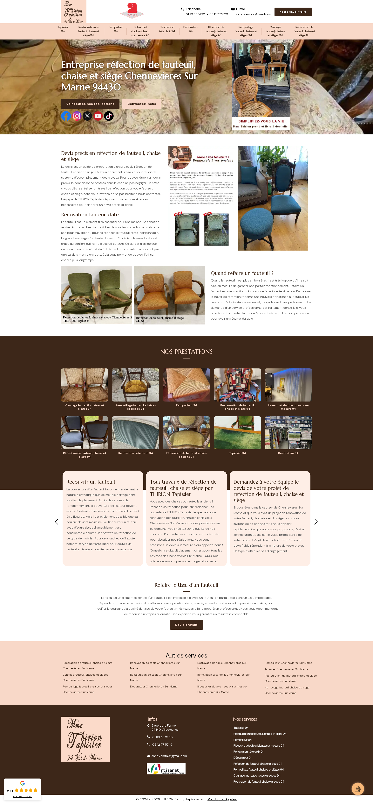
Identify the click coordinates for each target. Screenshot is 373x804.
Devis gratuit (186, 625)
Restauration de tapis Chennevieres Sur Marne (156, 677)
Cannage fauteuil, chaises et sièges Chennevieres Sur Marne (85, 677)
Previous (56, 522)
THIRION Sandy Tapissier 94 (183, 799)
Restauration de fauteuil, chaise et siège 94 (88, 31)
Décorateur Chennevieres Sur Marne (154, 686)
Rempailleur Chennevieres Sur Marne (288, 663)
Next (316, 522)
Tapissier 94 (62, 29)
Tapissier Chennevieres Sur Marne (286, 669)
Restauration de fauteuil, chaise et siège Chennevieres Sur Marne (291, 678)
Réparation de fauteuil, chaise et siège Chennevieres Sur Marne (87, 665)
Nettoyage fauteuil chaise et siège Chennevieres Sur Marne (287, 690)
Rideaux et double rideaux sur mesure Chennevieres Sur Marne (222, 689)
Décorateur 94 (190, 29)
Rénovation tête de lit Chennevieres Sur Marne (223, 677)
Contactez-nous (141, 104)
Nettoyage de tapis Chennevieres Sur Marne (221, 665)
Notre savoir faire (293, 11)
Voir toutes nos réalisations (90, 104)
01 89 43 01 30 (162, 737)
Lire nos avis (22, 796)
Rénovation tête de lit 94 (167, 29)
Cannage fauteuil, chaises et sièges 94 (275, 31)
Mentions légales (222, 799)
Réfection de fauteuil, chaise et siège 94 (216, 31)
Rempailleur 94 (116, 29)
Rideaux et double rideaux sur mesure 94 (140, 31)
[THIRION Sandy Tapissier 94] (73, 11)
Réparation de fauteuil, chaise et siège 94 (304, 31)
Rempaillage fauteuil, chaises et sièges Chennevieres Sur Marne (87, 689)
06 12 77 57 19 (162, 745)
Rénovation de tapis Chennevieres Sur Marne (155, 665)
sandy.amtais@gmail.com (254, 14)
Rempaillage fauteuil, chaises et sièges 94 (246, 31)
